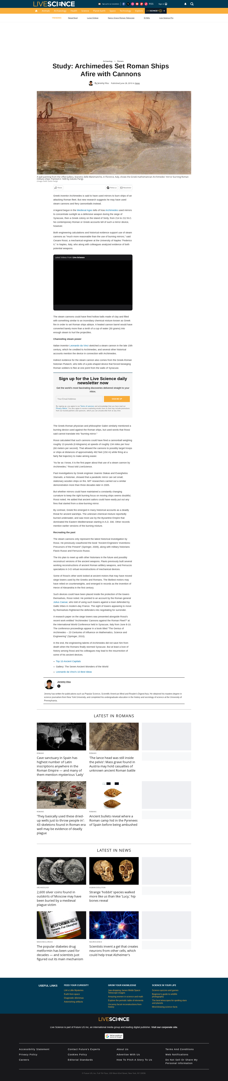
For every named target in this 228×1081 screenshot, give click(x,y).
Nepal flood (73, 18)
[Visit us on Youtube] (137, 4)
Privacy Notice (61, 408)
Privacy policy (28, 1054)
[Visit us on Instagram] (132, 4)
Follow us (113, 188)
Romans (120, 61)
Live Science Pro (166, 18)
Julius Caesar (60, 602)
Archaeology (60, 10)
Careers (24, 1060)
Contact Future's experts (84, 1049)
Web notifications (176, 1054)
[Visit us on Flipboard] (141, 4)
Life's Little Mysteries (73, 990)
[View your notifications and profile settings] (185, 4)
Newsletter (127, 188)
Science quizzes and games (165, 990)
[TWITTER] (59, 686)
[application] (92, 282)
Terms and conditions (179, 1049)
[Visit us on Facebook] (123, 4)
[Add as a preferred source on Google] (114, 1036)
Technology (125, 10)
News (137, 83)
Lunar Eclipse (92, 18)
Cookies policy (77, 1054)
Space (113, 10)
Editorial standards (80, 1060)
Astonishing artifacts (73, 1002)
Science (85, 10)
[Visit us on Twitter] (128, 4)
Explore (139, 10)
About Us (123, 1049)
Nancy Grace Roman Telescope (121, 18)
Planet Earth (99, 10)
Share (60, 188)
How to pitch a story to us (134, 1060)
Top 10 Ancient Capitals (68, 661)
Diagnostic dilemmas (74, 998)
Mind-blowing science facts (164, 1007)
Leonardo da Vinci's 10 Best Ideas (74, 672)
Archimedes (111, 210)
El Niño (147, 18)
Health (74, 10)
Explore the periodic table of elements (125, 1000)
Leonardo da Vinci (79, 345)
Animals (46, 10)
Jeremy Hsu (103, 83)
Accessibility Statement (34, 1049)
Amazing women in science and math (125, 996)
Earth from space (72, 994)
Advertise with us (128, 1054)
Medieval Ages (84, 210)
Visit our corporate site (164, 1027)
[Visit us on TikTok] (146, 4)
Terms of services (87, 406)
